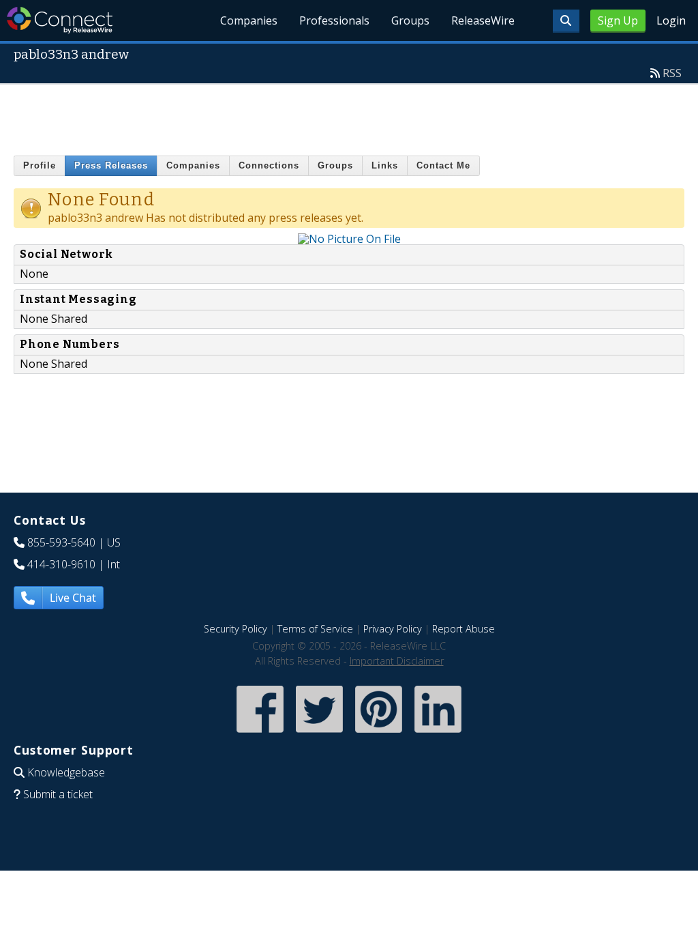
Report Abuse (463, 628)
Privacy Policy (392, 628)
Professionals (334, 20)
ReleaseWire (483, 20)
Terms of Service (315, 628)
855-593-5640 (61, 542)
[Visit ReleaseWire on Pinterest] (378, 733)
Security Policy (235, 628)
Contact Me (443, 165)
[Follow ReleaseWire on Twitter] (319, 733)
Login (671, 20)
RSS (672, 73)
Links (384, 165)
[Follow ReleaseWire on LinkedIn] (438, 733)
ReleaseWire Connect (59, 20)
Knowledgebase (66, 772)
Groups (410, 20)
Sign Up (618, 20)
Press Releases (111, 165)
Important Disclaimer (397, 660)
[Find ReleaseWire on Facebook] (260, 733)
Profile (39, 165)
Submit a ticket (58, 794)
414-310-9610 (61, 564)
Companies (248, 20)
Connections (269, 165)
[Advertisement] (349, 115)
